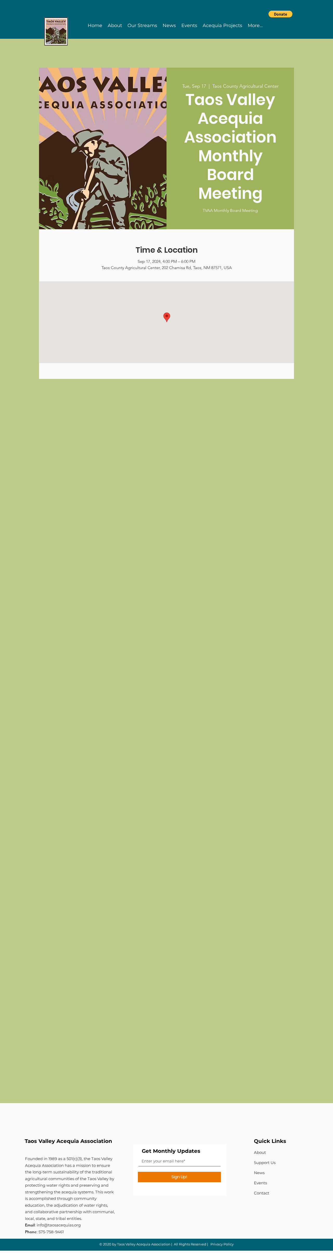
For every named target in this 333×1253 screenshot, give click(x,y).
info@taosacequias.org (59, 1225)
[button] (280, 14)
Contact (261, 1193)
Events (260, 1182)
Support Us (265, 1162)
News (259, 1172)
